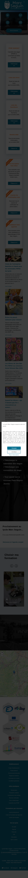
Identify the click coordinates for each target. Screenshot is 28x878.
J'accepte (14, 448)
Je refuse (14, 451)
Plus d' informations (14, 454)
